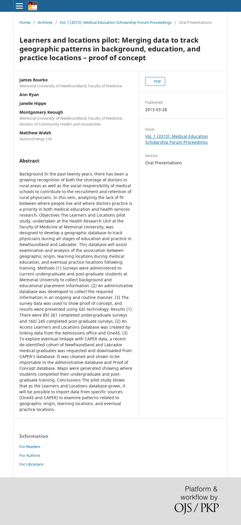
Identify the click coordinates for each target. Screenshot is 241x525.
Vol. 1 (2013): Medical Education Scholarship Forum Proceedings (116, 22)
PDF (157, 81)
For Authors (29, 455)
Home (24, 22)
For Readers (29, 446)
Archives (45, 22)
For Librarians (31, 464)
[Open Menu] (19, 6)
